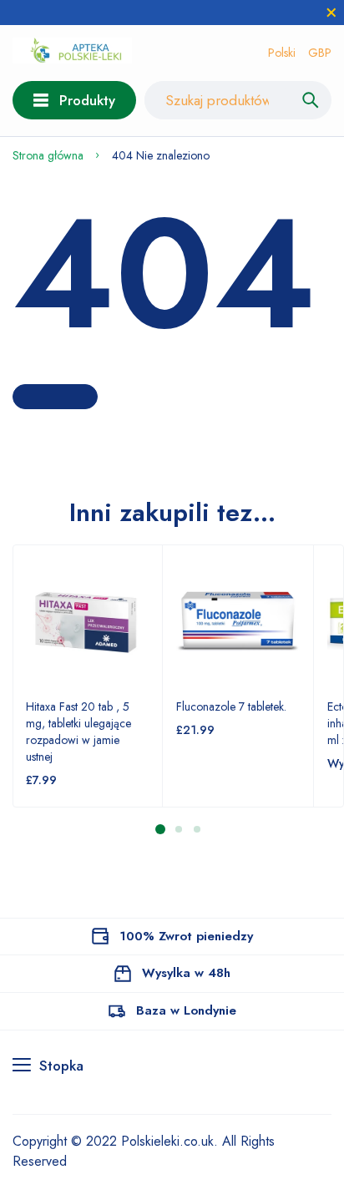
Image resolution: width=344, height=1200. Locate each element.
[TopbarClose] (331, 12)
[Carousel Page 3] (196, 828)
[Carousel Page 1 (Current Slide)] (160, 829)
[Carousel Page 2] (178, 828)
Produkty (87, 100)
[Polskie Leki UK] (72, 53)
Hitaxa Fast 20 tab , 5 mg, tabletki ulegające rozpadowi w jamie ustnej (78, 731)
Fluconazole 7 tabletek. (231, 706)
